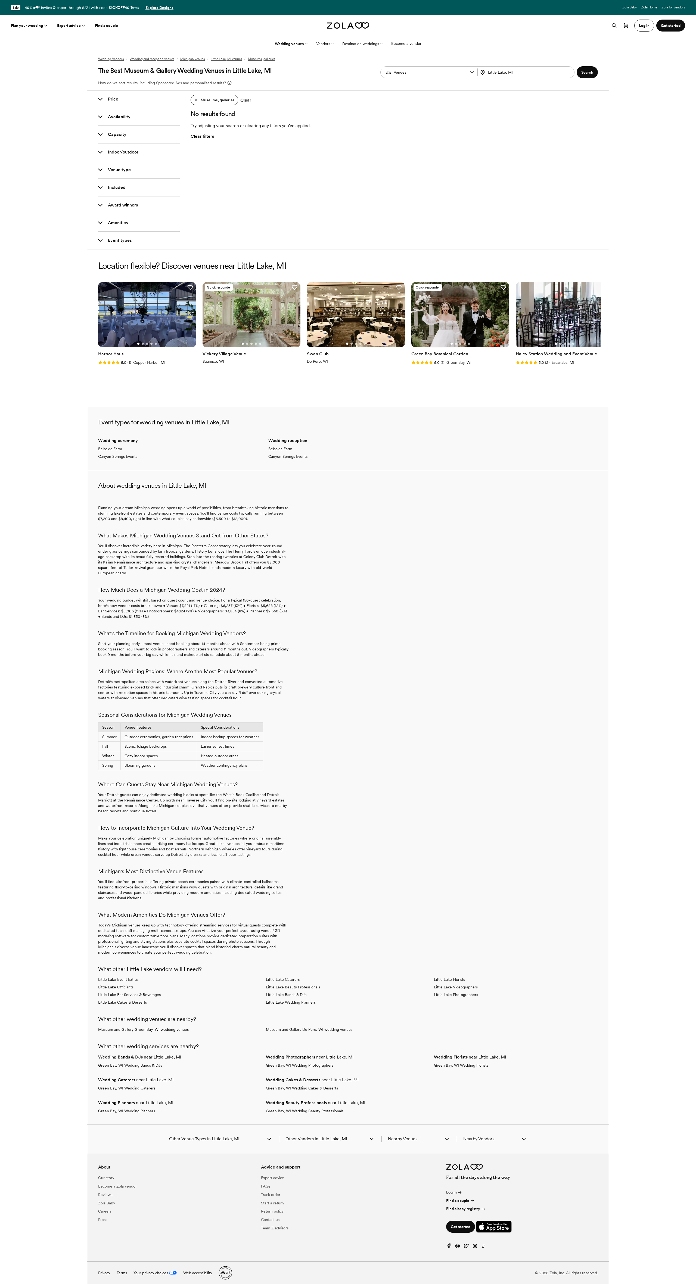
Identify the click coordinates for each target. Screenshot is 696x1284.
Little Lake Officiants (115, 987)
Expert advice (69, 25)
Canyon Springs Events (117, 456)
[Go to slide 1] (138, 343)
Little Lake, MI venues (226, 59)
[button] (472, 72)
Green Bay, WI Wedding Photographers (299, 1065)
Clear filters (202, 136)
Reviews (105, 1194)
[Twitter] (466, 1247)
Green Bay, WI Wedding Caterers (126, 1088)
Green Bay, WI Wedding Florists (461, 1065)
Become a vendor (406, 43)
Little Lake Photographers (456, 994)
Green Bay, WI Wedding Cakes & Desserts (302, 1088)
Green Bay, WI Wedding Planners (126, 1111)
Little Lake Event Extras (118, 979)
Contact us (270, 1219)
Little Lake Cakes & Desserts (122, 1002)
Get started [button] (671, 25)
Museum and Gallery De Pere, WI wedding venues (309, 1029)
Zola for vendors (673, 7)
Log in (451, 1192)
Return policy (272, 1211)
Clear (245, 100)
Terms (134, 8)
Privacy (104, 1273)
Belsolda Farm (110, 449)
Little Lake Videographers (456, 987)
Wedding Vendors (111, 59)
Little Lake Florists (449, 979)
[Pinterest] (457, 1247)
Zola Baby (629, 7)
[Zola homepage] (348, 25)
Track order (270, 1194)
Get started (460, 1227)
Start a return (272, 1203)
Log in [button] (644, 25)
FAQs (265, 1186)
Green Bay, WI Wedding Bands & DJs (130, 1065)
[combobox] (526, 72)
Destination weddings (360, 44)
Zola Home (649, 7)
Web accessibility (197, 1273)
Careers (104, 1211)
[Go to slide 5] (156, 343)
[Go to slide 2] (143, 343)
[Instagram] (475, 1247)
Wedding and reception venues (152, 59)
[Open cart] (626, 26)
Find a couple (106, 25)
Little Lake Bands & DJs (286, 994)
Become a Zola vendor (117, 1186)
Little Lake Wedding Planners (291, 1002)
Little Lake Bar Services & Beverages (129, 994)
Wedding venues (289, 44)
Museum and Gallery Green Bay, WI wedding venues (143, 1029)
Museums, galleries (261, 59)
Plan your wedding (27, 25)
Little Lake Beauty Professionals (293, 987)
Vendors (323, 44)
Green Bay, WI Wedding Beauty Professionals (304, 1111)
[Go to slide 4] (151, 343)
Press (102, 1219)
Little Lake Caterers (283, 979)
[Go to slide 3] (147, 343)
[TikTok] (483, 1247)
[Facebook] (449, 1247)
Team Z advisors (274, 1228)
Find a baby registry (463, 1209)
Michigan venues (192, 59)
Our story (106, 1178)
